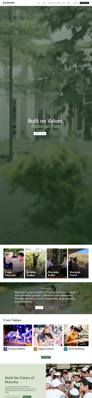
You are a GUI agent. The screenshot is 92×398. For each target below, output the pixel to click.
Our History (51, 307)
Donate (75, 2)
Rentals (63, 2)
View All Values (46, 357)
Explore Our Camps (40, 133)
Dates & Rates (50, 2)
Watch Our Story (52, 133)
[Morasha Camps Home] (8, 3)
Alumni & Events (57, 2)
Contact (68, 2)
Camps (43, 2)
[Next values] (87, 320)
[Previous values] (84, 320)
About (38, 2)
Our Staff (39, 307)
